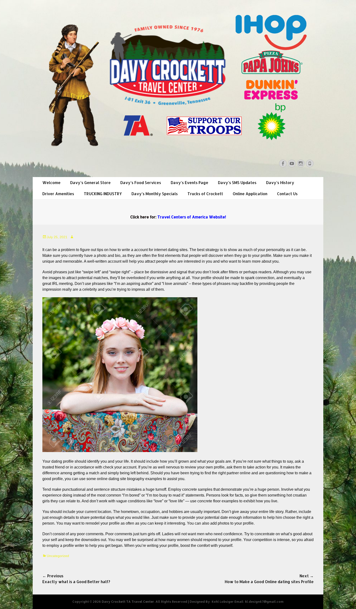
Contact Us (287, 193)
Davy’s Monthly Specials (155, 193)
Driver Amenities (58, 193)
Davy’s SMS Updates (237, 182)
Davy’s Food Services (140, 182)
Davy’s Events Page (189, 182)
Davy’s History (280, 182)
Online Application (250, 193)
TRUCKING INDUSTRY (103, 193)
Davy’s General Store (90, 182)
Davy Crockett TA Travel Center (128, 601)
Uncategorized (58, 556)
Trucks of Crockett (205, 193)
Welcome (51, 182)
